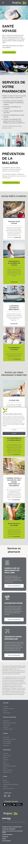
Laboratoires (6, 764)
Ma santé (5, 703)
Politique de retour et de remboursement (12, 826)
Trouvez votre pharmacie (14, 585)
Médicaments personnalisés (10, 723)
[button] (5, 796)
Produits (5, 733)
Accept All (14, 433)
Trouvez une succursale (9, 52)
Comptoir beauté (7, 741)
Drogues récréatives (8, 770)
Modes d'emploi (7, 755)
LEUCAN (5, 786)
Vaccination (6, 727)
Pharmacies (5, 836)
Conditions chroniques (8, 708)
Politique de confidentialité (8, 829)
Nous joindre (6, 782)
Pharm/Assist (7, 750)
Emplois (5, 780)
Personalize (14, 429)
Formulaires (6, 759)
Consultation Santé (7, 729)
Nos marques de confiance (9, 739)
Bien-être (5, 710)
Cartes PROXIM (6, 743)
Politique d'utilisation (7, 834)
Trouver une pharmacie (14, 655)
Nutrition (5, 768)
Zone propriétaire (6, 840)
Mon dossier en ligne (8, 788)
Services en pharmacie (9, 717)
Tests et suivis (6, 725)
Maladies (5, 757)
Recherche (5, 753)
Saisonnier (5, 706)
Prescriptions (6, 720)
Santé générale (6, 712)
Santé (4, 761)
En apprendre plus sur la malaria (11, 182)
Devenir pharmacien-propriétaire (10, 784)
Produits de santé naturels (9, 766)
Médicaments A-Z (7, 772)
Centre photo (6, 745)
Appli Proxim (6, 737)
